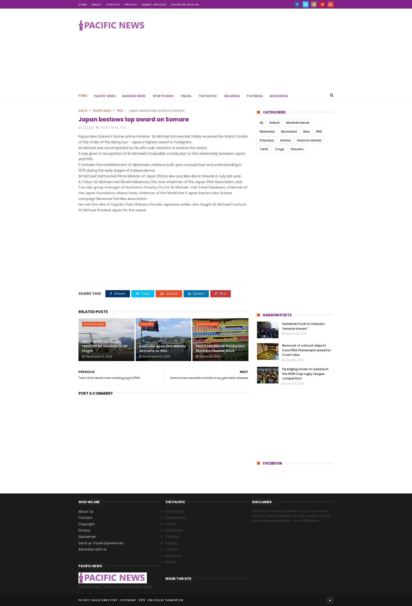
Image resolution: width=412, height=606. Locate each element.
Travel (186, 96)
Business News (134, 96)
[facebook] (297, 4)
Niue (306, 131)
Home (82, 96)
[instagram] (314, 4)
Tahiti (264, 149)
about (96, 4)
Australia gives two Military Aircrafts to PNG (162, 348)
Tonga (279, 149)
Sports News (163, 96)
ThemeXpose (174, 600)
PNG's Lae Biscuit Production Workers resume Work (220, 348)
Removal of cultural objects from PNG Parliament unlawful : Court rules (307, 350)
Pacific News (104, 96)
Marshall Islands (297, 123)
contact (113, 4)
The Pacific (208, 96)
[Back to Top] (330, 600)
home (82, 4)
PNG (120, 111)
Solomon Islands (309, 140)
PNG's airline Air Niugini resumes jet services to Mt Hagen (105, 346)
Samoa (285, 140)
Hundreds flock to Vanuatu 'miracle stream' (303, 326)
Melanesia (232, 96)
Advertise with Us (185, 4)
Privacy (131, 4)
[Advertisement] (247, 49)
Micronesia (279, 96)
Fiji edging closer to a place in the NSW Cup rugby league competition (305, 374)
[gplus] (331, 4)
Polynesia (255, 96)
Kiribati (275, 123)
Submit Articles (154, 4)
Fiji (261, 123)
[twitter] (306, 4)
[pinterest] (322, 4)
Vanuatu (297, 149)
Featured (146, 324)
